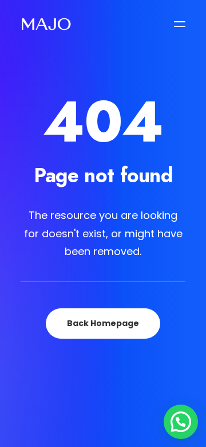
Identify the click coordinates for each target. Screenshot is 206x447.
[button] (179, 24)
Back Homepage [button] (103, 323)
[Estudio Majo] (46, 24)
